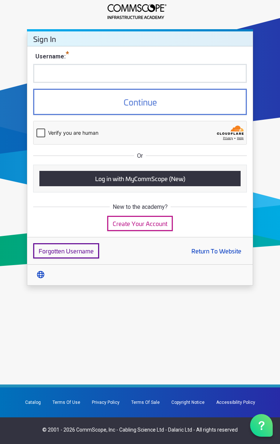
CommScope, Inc (95, 430)
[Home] (139, 11)
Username (49, 56)
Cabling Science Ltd (141, 430)
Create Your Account (140, 223)
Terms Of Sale (145, 402)
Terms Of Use (66, 402)
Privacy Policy (106, 402)
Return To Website (216, 250)
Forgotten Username (66, 250)
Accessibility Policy (235, 402)
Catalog (33, 402)
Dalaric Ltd (180, 430)
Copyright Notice (188, 402)
